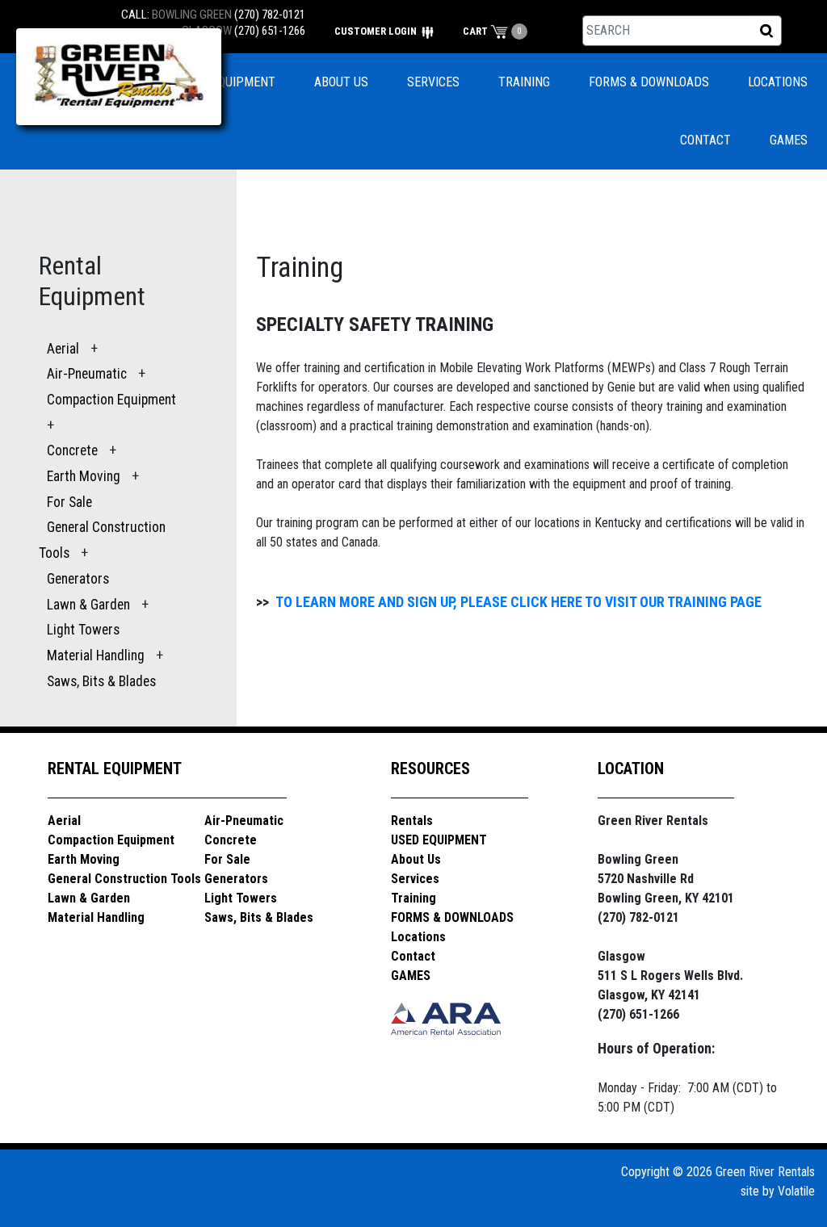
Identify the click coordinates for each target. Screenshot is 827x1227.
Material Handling (96, 655)
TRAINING (524, 82)
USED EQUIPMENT (227, 82)
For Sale (69, 502)
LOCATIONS (778, 82)
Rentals (412, 820)
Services (415, 878)
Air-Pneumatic (88, 374)
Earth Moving (83, 476)
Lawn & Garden (88, 605)
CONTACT (705, 140)
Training (413, 898)
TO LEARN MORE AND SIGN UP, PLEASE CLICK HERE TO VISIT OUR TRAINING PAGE (518, 601)
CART (476, 31)
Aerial (63, 349)
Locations (418, 936)
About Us (416, 859)
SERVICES (433, 82)
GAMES (789, 140)
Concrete (72, 450)
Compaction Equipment (111, 400)
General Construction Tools (124, 878)
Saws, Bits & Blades (101, 681)
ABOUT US (341, 82)
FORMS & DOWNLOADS (649, 82)
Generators (78, 579)
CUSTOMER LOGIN (376, 31)
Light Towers (83, 630)
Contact (413, 956)
